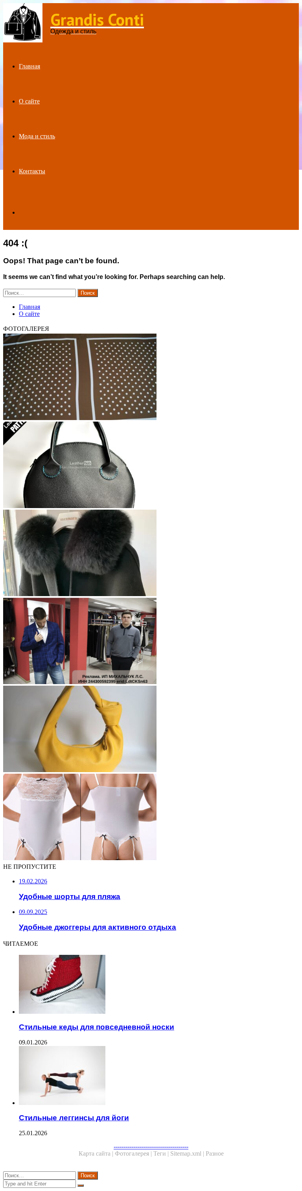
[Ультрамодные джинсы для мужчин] (151, 642)
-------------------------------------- (151, 1146)
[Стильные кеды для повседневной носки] (159, 985)
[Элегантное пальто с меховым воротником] (151, 554)
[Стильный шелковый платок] (151, 378)
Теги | (161, 1153)
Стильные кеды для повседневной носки (96, 1027)
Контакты (32, 171)
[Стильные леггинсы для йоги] (159, 1076)
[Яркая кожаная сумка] (151, 730)
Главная (29, 66)
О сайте (29, 101)
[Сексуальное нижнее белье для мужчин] (151, 818)
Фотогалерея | (134, 1153)
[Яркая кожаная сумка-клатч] (151, 466)
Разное (215, 1153)
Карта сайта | (97, 1153)
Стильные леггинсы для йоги (74, 1118)
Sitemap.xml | (188, 1153)
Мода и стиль (37, 136)
